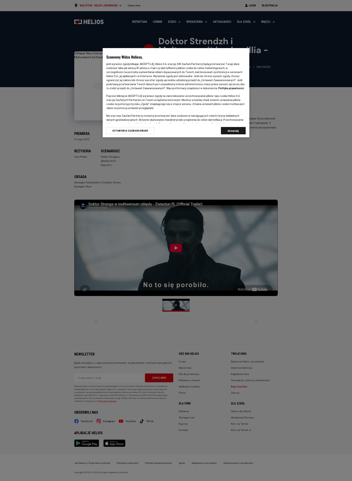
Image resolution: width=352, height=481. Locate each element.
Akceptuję (233, 130)
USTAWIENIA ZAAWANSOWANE (130, 130)
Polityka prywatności (231, 88)
